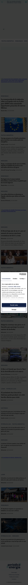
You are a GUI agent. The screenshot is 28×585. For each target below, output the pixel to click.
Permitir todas (14, 305)
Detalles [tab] (15, 278)
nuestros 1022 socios (14, 286)
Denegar (14, 309)
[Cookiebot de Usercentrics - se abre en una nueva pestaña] (19, 274)
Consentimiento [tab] (6, 278)
